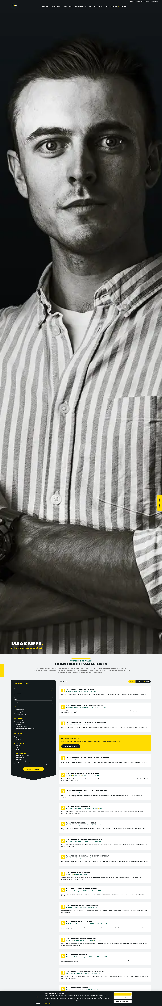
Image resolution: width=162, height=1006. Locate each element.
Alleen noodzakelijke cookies (122, 1001)
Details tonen (48, 1003)
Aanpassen (121, 997)
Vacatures (45, 6)
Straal (15, 699)
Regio (15, 707)
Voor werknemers (112, 6)
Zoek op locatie (17, 693)
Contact (123, 6)
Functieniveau (18, 733)
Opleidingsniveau (19, 743)
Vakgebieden (79, 6)
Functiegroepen (69, 6)
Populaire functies (20, 753)
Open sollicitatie (159, 503)
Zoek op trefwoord (18, 687)
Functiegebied (18, 718)
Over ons (88, 6)
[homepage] (14, 6)
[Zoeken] (129, 2)
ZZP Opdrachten (99, 6)
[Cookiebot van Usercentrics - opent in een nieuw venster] (37, 1003)
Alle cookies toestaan (122, 994)
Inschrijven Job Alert (33, 769)
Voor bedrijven (56, 6)
